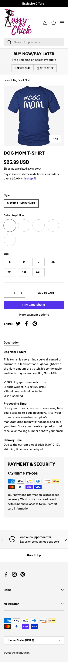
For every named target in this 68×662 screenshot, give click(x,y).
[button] (53, 22)
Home (7, 80)
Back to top (34, 555)
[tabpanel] (34, 400)
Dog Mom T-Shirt (21, 80)
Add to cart (46, 292)
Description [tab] (11, 342)
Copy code (47, 68)
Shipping (9, 168)
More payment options (34, 314)
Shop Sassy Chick (20, 652)
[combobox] (34, 42)
